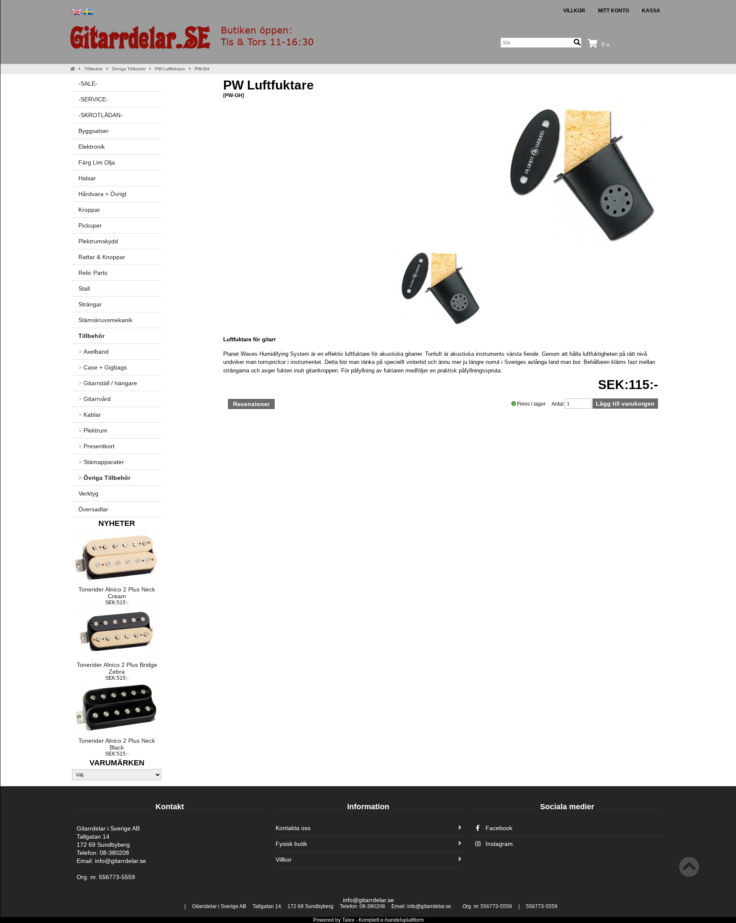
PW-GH (202, 68)
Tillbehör (93, 68)
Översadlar (93, 509)
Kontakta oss (293, 828)
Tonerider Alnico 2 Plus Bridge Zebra (117, 668)
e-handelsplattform (402, 920)
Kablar (89, 414)
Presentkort (96, 446)
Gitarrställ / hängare (107, 383)
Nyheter (116, 523)
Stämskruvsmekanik (105, 320)
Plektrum (92, 430)
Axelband (93, 351)
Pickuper (90, 225)
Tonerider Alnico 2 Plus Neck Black (116, 744)
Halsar (87, 178)
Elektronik (91, 146)
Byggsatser (93, 130)
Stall (84, 288)
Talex (348, 920)
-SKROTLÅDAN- (100, 115)
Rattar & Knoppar (101, 257)
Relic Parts (92, 272)
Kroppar (89, 209)
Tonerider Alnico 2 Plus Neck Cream (116, 593)
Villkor (574, 11)
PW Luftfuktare (170, 68)
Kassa (651, 11)
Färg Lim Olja (96, 162)
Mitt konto (613, 11)
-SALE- (88, 83)
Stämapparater (101, 462)
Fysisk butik (291, 843)
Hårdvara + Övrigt (102, 193)
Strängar (90, 304)
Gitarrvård (94, 398)
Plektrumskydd (98, 241)
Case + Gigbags (102, 367)
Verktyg (88, 493)
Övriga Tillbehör (129, 68)
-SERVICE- (93, 99)
